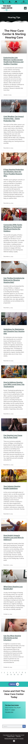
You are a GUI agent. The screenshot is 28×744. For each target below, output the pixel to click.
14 (21, 674)
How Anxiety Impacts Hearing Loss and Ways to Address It (14, 537)
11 (11, 674)
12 (14, 674)
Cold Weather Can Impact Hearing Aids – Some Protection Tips (14, 118)
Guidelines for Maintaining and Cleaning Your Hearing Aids (14, 331)
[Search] (24, 726)
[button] (25, 8)
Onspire (21, 738)
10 (7, 674)
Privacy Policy (11, 736)
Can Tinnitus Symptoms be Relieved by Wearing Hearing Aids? (14, 280)
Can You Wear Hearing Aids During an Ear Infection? (12, 638)
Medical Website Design (11, 738)
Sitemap (18, 736)
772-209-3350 (9, 712)
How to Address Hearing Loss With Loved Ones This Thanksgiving (14, 384)
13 (18, 674)
